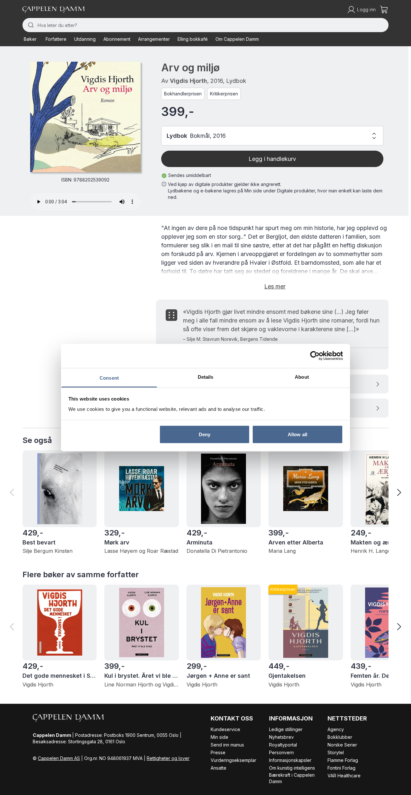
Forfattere (56, 39)
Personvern (281, 752)
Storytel (336, 752)
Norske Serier (342, 744)
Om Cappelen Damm (237, 39)
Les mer (274, 286)
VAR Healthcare (344, 775)
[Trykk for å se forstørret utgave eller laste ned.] (85, 117)
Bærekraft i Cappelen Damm (292, 778)
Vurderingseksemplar (233, 760)
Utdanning (85, 39)
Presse (218, 752)
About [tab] (302, 376)
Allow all (297, 434)
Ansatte (218, 768)
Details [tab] (206, 376)
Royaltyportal (283, 744)
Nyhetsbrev (281, 737)
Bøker (30, 39)
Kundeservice (225, 729)
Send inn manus (227, 744)
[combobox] (205, 25)
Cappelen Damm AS (59, 758)
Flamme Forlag (343, 760)
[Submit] (30, 25)
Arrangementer (154, 39)
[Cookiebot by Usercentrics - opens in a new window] (315, 356)
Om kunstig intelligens (292, 768)
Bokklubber (340, 737)
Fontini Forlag (341, 768)
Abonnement (116, 39)
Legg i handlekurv (272, 158)
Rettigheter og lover (168, 758)
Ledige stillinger (285, 729)
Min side (219, 737)
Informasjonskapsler (290, 760)
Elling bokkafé (193, 39)
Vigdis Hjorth (188, 80)
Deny (204, 434)
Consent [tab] (109, 377)
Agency (336, 729)
